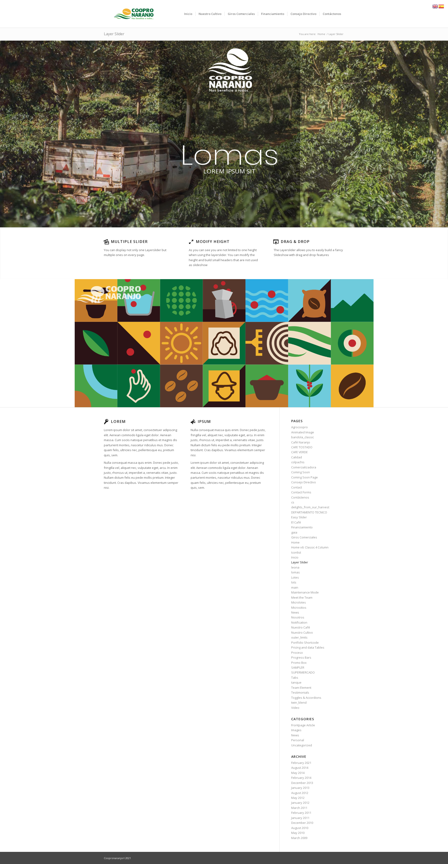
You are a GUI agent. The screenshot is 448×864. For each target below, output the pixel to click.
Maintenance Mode (305, 592)
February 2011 (301, 813)
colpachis (297, 462)
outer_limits (299, 637)
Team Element (301, 687)
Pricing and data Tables (307, 647)
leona (295, 567)
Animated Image (302, 432)
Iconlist (296, 552)
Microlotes (298, 602)
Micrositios (298, 607)
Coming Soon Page (304, 477)
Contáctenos (300, 497)
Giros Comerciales (304, 537)
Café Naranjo (300, 442)
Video (295, 708)
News (295, 612)
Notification (299, 622)
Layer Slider (114, 33)
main (294, 587)
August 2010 (299, 828)
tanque (296, 682)
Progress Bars (301, 657)
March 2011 (299, 808)
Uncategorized (301, 745)
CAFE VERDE (299, 452)
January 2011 (300, 818)
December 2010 (302, 823)
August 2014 (299, 768)
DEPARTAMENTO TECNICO (309, 512)
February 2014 (301, 778)
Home (295, 542)
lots (293, 582)
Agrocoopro (299, 427)
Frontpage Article (303, 725)
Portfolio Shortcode (305, 642)
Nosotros (297, 617)
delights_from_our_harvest (310, 507)
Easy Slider (299, 517)
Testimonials (300, 692)
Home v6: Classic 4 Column (310, 547)
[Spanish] (441, 6)
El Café (296, 522)
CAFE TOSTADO (301, 447)
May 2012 (297, 798)
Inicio (294, 557)
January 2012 (300, 803)
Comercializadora (303, 467)
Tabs (294, 677)
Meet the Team (301, 597)
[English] (435, 6)
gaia (294, 532)
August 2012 (299, 793)
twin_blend (299, 702)
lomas (295, 572)
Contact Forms (301, 492)
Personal (297, 740)
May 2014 (297, 773)
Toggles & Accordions (306, 697)
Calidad (296, 457)
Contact (296, 487)
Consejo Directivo (303, 482)
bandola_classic (302, 437)
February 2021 (301, 763)
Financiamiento (302, 527)
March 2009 (299, 838)
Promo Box (299, 662)
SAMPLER (297, 667)
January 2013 (300, 788)
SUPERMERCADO (303, 672)
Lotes (295, 577)
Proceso (297, 652)
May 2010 (297, 833)
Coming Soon (300, 472)
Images (296, 730)
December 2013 (302, 783)
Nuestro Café (300, 627)
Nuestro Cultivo (302, 632)
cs (292, 502)
